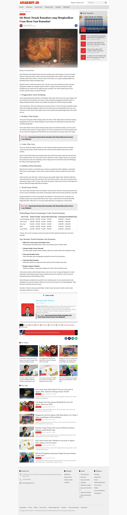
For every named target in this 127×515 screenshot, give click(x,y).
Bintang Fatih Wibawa (27, 25)
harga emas (83, 477)
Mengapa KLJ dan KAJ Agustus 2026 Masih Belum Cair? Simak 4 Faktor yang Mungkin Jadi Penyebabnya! (68, 360)
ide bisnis (45, 325)
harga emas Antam (85, 479)
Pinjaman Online (68, 479)
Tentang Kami (97, 493)
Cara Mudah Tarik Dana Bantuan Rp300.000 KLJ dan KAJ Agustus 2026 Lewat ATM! (47, 360)
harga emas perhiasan (86, 492)
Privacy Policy (97, 485)
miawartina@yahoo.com (28, 483)
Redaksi (96, 488)
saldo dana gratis (85, 474)
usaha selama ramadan (69, 325)
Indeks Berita (97, 477)
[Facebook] (66, 338)
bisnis (38, 325)
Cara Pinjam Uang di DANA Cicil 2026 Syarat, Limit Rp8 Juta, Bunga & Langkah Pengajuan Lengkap (96, 43)
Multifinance (22, 14)
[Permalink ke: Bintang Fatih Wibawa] (21, 25)
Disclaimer (97, 474)
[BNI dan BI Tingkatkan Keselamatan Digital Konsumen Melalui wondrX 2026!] (68, 370)
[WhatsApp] (76, 338)
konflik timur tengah (86, 485)
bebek (32, 325)
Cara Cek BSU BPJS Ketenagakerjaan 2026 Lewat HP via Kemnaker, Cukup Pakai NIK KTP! (96, 36)
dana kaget (83, 482)
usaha (59, 325)
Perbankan (66, 482)
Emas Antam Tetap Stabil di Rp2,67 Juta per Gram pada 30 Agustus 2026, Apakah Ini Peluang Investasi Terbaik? (29, 360)
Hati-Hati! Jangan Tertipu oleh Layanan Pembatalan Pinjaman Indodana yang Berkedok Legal (27, 379)
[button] (105, 2)
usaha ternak (24, 327)
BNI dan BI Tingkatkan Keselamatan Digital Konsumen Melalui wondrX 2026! (68, 379)
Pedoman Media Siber (99, 482)
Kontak (96, 479)
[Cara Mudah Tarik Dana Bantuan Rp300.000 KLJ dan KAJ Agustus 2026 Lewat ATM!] (48, 351)
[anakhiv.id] (29, 2)
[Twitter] (69, 338)
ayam (26, 325)
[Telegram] (72, 338)
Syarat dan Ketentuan (99, 490)
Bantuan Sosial (68, 477)
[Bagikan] (76, 25)
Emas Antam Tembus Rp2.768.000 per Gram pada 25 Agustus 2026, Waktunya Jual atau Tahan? (47, 379)
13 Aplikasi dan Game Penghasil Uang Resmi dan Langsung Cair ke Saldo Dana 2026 (96, 56)
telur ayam (52, 325)
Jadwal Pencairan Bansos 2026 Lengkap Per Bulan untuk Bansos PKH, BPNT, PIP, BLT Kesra (95, 50)
